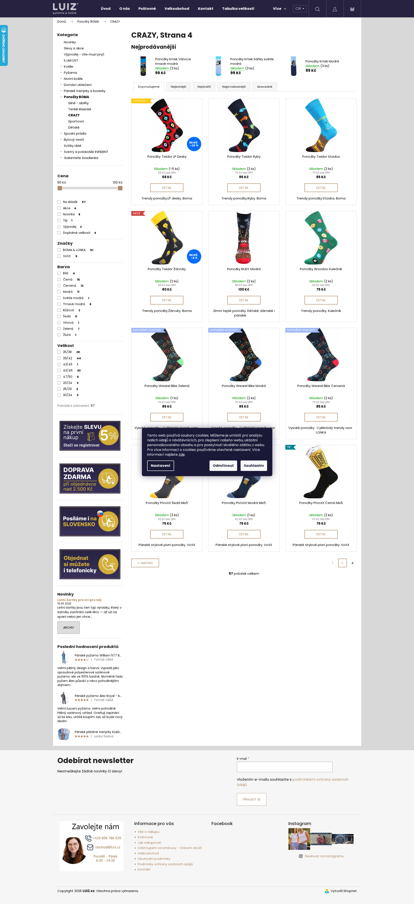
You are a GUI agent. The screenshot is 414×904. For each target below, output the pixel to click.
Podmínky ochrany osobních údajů (165, 864)
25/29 (70, 389)
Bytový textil (74, 139)
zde (182, 454)
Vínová (71, 322)
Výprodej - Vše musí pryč (84, 54)
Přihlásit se (252, 799)
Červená (73, 285)
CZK (298, 8)
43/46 (72, 370)
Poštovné (145, 837)
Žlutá (69, 335)
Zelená (71, 328)
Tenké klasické (79, 109)
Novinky (70, 42)
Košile (68, 66)
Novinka (71, 214)
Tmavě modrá (77, 304)
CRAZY (74, 115)
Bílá (69, 273)
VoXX (70, 256)
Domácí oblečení (77, 84)
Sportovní (76, 121)
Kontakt (144, 869)
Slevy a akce (74, 48)
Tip (67, 220)
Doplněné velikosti (79, 233)
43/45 (70, 364)
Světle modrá (76, 298)
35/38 (71, 352)
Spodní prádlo (75, 133)
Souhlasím (254, 465)
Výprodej (72, 226)
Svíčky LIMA (72, 145)
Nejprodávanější (234, 87)
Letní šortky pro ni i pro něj (79, 600)
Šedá (70, 316)
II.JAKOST (71, 60)
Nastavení (160, 465)
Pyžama (70, 72)
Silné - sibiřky (78, 103)
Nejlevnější (178, 87)
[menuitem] (105, 8)
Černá (71, 279)
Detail (167, 188)
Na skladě (74, 202)
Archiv (68, 627)
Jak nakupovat (149, 842)
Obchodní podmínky (154, 858)
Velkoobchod (148, 853)
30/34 (70, 395)
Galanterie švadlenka (81, 158)
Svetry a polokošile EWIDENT (86, 151)
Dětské (74, 127)
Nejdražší (204, 87)
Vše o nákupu (148, 831)
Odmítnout (223, 465)
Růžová (71, 310)
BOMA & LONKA (78, 250)
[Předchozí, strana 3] (342, 563)
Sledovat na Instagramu (324, 856)
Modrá (71, 292)
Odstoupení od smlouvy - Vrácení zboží (170, 847)
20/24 (70, 383)
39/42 (72, 358)
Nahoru (147, 563)
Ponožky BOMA (76, 97)
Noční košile (73, 78)
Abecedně (264, 87)
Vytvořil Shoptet (344, 891)
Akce (69, 208)
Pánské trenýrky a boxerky (84, 91)
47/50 (71, 377)
